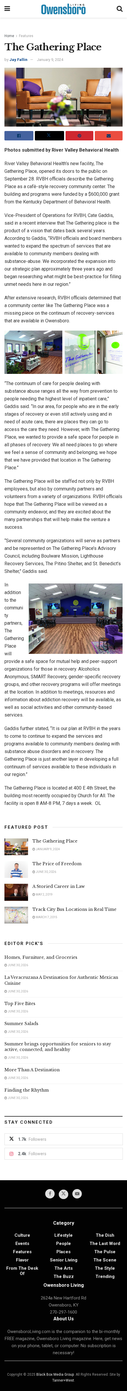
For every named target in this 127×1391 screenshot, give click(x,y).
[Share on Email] (109, 135)
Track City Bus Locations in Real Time (74, 909)
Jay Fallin (18, 59)
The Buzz (63, 1276)
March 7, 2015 (46, 917)
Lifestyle (63, 1235)
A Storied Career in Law (58, 886)
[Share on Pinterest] (79, 135)
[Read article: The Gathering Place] (16, 846)
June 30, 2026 (45, 871)
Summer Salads (21, 1023)
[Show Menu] (7, 9)
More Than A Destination (32, 1069)
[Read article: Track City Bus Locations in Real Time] (16, 915)
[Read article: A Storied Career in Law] (16, 892)
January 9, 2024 (50, 59)
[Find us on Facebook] (50, 1193)
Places (63, 1251)
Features (26, 36)
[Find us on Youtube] (77, 1193)
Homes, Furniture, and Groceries (40, 957)
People (63, 1243)
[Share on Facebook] (18, 135)
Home (9, 36)
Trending (105, 1276)
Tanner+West (63, 1380)
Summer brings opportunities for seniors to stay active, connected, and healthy (57, 1046)
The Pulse (104, 1251)
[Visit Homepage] (63, 9)
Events (22, 1243)
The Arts (63, 1268)
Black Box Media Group (55, 1374)
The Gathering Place (54, 841)
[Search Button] (120, 9)
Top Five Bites (19, 1003)
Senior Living (63, 1260)
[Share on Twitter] (49, 135)
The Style (105, 1268)
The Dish (105, 1235)
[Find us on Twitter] (63, 1194)
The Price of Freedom (57, 863)
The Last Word (104, 1243)
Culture (22, 1235)
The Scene (104, 1260)
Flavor (22, 1260)
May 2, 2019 (44, 894)
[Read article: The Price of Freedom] (16, 869)
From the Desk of (22, 1271)
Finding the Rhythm (26, 1090)
